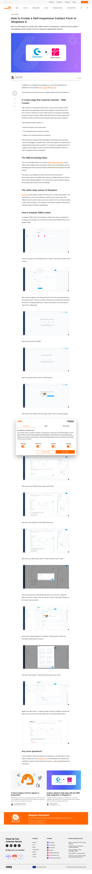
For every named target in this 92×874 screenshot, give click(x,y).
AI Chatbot (51, 842)
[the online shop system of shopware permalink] (58, 190)
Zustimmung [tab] (26, 426)
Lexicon (34, 856)
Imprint (34, 847)
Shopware (25, 195)
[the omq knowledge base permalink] (48, 157)
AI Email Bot (52, 845)
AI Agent (51, 850)
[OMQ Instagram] (11, 845)
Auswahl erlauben (46, 451)
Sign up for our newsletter (16, 850)
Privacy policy (35, 849)
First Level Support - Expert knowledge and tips (75, 850)
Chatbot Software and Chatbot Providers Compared (76, 846)
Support (34, 854)
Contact (34, 852)
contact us (42, 758)
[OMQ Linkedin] (19, 845)
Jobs (33, 844)
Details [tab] (46, 426)
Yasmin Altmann (18, 76)
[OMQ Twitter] (15, 845)
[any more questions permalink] (43, 751)
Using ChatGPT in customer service (77, 853)
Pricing (74, 2)
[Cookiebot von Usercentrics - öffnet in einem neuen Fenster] (69, 421)
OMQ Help (53, 87)
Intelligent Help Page (54, 852)
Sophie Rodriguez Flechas (20, 803)
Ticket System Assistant (55, 858)
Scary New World (71, 8)
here (52, 761)
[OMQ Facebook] (7, 845)
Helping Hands (36, 8)
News (17, 8)
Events (46, 8)
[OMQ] (9, 867)
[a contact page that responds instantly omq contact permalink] (30, 103)
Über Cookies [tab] (66, 426)
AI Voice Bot (52, 847)
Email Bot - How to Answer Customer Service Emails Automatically (77, 856)
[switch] (38, 446)
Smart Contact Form (54, 855)
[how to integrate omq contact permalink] (52, 212)
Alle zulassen (65, 451)
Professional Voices (57, 8)
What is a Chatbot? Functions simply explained (77, 843)
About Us (34, 842)
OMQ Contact (43, 87)
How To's (25, 8)
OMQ (10, 2)
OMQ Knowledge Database (55, 162)
